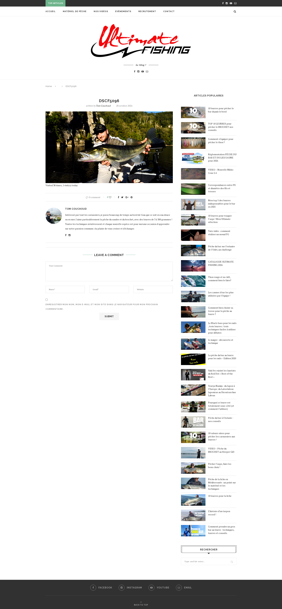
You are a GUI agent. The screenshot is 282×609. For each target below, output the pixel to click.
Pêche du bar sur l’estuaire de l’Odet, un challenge (221, 248)
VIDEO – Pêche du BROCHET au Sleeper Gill (221, 450)
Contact (169, 11)
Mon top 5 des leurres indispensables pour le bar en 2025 (221, 203)
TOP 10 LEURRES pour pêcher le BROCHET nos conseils (220, 127)
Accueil (51, 11)
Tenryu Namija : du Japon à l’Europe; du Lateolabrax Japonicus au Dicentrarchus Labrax (222, 390)
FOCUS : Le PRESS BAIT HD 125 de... (86, 3)
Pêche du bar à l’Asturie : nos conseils (220, 419)
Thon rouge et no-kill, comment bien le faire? (219, 278)
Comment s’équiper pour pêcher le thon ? (220, 140)
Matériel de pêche (74, 11)
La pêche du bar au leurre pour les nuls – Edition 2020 (222, 357)
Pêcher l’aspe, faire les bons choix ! (219, 465)
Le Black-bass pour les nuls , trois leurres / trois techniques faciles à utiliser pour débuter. (222, 327)
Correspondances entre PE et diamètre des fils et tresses (222, 188)
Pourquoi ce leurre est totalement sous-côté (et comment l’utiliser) (221, 405)
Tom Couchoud (103, 105)
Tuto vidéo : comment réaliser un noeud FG (219, 232)
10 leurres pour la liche (219, 495)
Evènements (123, 11)
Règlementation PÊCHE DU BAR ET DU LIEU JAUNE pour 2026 (222, 157)
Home (49, 86)
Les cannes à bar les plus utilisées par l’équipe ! (221, 294)
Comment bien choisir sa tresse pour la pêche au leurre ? (220, 311)
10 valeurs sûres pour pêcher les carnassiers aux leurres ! (221, 436)
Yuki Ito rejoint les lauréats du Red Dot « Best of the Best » (222, 373)
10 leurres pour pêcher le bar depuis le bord (221, 110)
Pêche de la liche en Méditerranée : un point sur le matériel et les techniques (222, 484)
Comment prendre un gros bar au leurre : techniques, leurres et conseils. (221, 529)
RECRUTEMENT (147, 11)
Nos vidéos (101, 11)
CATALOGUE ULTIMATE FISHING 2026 (221, 263)
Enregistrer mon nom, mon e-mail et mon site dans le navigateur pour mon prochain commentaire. (102, 306)
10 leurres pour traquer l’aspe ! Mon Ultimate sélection (220, 219)
